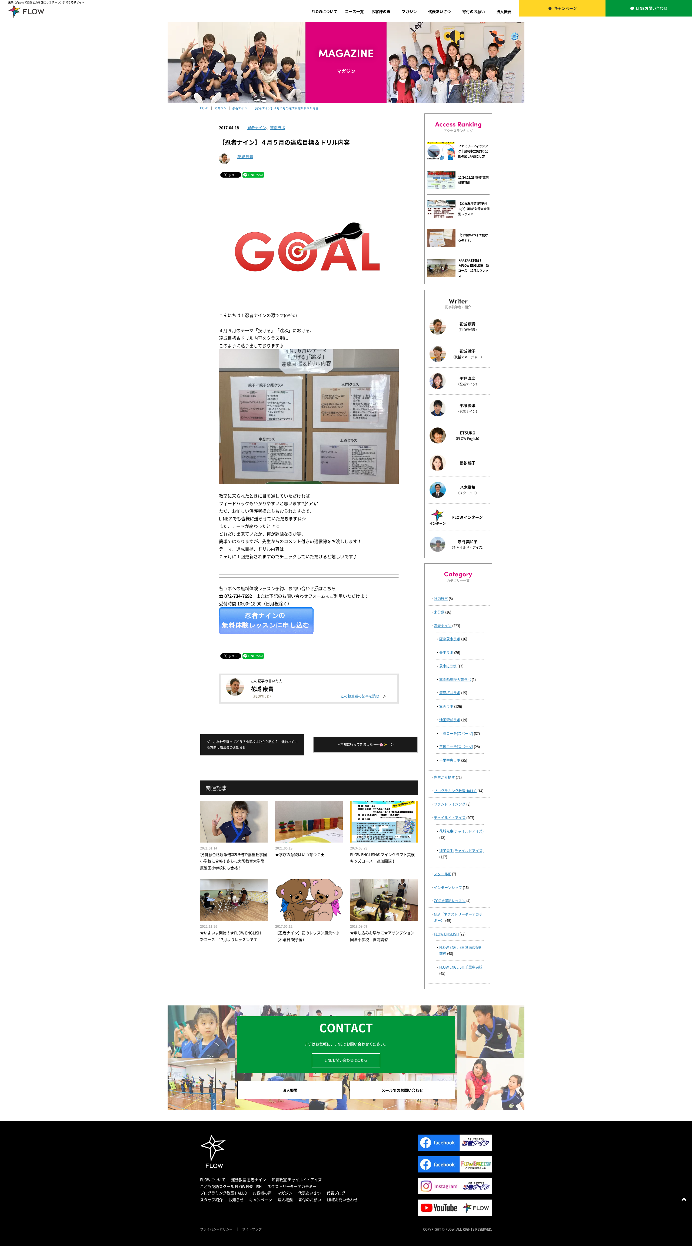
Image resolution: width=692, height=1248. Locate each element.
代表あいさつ (439, 11)
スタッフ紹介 (211, 1199)
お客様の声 (380, 11)
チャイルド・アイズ (449, 817)
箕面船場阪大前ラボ (455, 679)
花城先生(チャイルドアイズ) (461, 831)
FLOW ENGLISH (446, 933)
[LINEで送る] (253, 174)
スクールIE (442, 873)
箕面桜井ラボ (449, 692)
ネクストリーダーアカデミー (292, 1186)
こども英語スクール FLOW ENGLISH (231, 1186)
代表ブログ (336, 1192)
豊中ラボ (446, 652)
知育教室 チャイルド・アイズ (297, 1179)
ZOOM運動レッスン (449, 900)
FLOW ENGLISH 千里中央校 (461, 966)
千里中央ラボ (449, 760)
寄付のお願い (473, 11)
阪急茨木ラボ (449, 638)
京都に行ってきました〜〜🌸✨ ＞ (365, 744)
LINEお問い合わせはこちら (346, 1060)
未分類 (439, 612)
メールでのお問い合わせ (402, 1090)
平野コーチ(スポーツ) (456, 733)
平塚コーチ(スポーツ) (456, 746)
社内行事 (441, 598)
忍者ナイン (256, 127)
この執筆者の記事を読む (360, 695)
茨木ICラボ (448, 665)
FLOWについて (324, 11)
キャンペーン (565, 8)
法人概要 (503, 11)
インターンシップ (448, 887)
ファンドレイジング (449, 803)
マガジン (409, 11)
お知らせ (236, 1199)
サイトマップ (252, 1229)
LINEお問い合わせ (651, 8)
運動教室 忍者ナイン (248, 1179)
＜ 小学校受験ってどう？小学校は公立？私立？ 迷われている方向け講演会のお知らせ (252, 744)
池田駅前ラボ (449, 719)
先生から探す (444, 777)
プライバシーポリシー (216, 1229)
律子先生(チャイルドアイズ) (461, 850)
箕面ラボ (277, 127)
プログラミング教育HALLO (455, 790)
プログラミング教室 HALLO (223, 1192)
